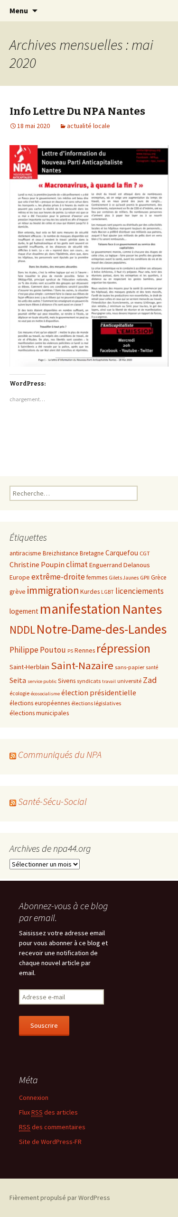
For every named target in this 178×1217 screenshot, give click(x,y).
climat (77, 564)
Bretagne (92, 553)
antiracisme (25, 553)
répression (123, 648)
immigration (53, 590)
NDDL (22, 629)
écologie (19, 693)
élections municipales (39, 713)
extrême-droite (58, 577)
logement (23, 611)
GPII (145, 577)
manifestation (80, 609)
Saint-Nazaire (82, 665)
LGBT (107, 592)
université (129, 680)
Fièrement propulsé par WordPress (59, 1197)
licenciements (139, 591)
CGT (145, 553)
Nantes (142, 609)
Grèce (159, 577)
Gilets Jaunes (124, 577)
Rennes (85, 650)
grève (17, 591)
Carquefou (121, 552)
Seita (17, 680)
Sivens (66, 680)
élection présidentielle (98, 692)
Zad (150, 679)
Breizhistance (60, 553)
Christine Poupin (37, 564)
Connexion (33, 1097)
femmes (96, 577)
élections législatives (96, 703)
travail (109, 681)
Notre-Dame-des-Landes (102, 629)
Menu (18, 10)
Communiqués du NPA (60, 754)
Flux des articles (48, 1112)
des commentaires (52, 1127)
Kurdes (90, 591)
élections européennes (39, 703)
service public (42, 681)
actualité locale (88, 125)
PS (70, 651)
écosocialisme (45, 694)
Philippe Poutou (37, 650)
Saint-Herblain (29, 667)
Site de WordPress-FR (50, 1141)
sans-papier (129, 667)
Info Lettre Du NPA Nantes (77, 111)
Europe (19, 577)
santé (152, 667)
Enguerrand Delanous (119, 565)
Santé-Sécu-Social (52, 801)
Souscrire (44, 1025)
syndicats (89, 680)
